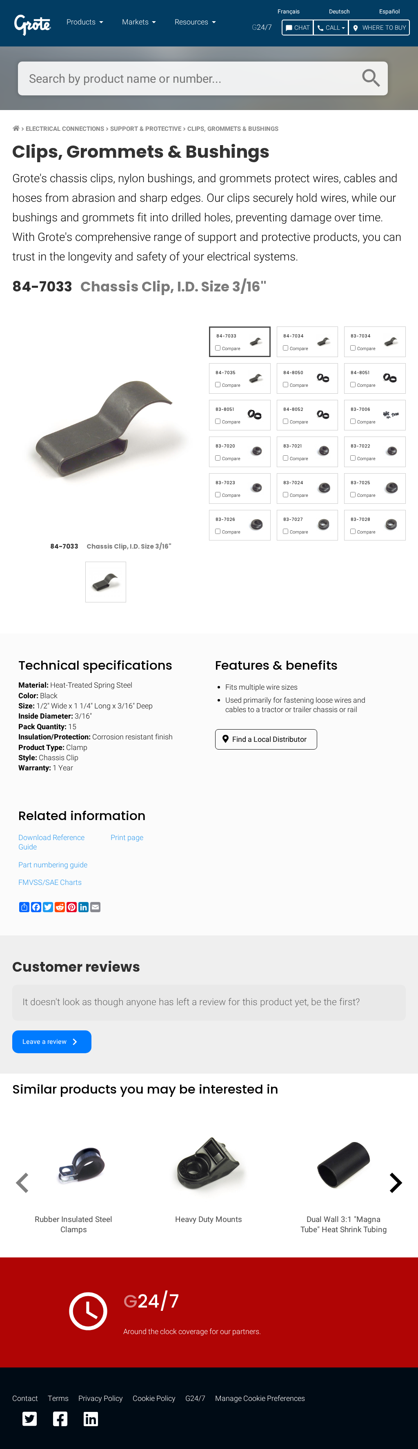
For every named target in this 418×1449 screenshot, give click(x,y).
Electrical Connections (65, 128)
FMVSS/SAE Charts (50, 882)
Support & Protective (145, 128)
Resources (192, 22)
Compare (209, 1314)
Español (389, 11)
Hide (389, 1066)
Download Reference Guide (51, 842)
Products (82, 22)
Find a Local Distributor (269, 739)
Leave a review (51, 1041)
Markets (136, 22)
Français (289, 11)
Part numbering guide (52, 865)
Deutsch (339, 11)
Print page (127, 837)
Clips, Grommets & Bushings (232, 128)
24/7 (262, 27)
